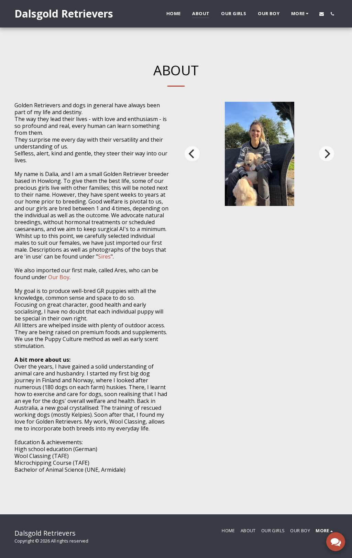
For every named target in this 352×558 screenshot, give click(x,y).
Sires (104, 256)
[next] (326, 153)
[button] (322, 13)
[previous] (192, 153)
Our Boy (58, 277)
